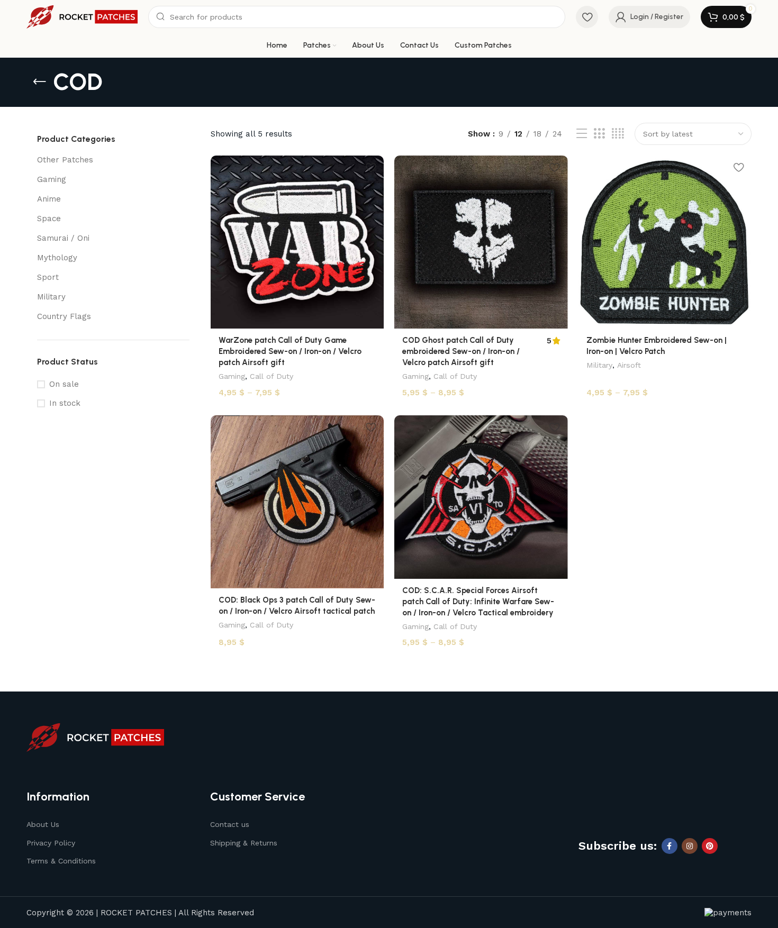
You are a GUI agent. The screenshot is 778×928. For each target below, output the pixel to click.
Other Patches (65, 160)
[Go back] (39, 82)
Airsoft (629, 365)
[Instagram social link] (690, 846)
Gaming (51, 179)
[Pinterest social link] (710, 846)
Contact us (229, 824)
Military (51, 297)
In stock (64, 403)
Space (49, 218)
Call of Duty (271, 376)
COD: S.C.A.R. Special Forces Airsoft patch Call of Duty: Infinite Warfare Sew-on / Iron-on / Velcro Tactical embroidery (478, 601)
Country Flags (64, 316)
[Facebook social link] (669, 846)
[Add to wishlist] (370, 167)
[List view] (581, 133)
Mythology (57, 257)
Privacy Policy (50, 843)
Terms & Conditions (61, 861)
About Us (42, 824)
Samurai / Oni (63, 238)
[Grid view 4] (618, 133)
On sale (64, 384)
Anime (49, 199)
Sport (48, 277)
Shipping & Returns (243, 843)
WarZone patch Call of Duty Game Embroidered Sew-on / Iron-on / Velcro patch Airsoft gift (290, 351)
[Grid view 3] (599, 133)
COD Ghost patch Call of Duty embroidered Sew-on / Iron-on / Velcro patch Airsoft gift (461, 351)
